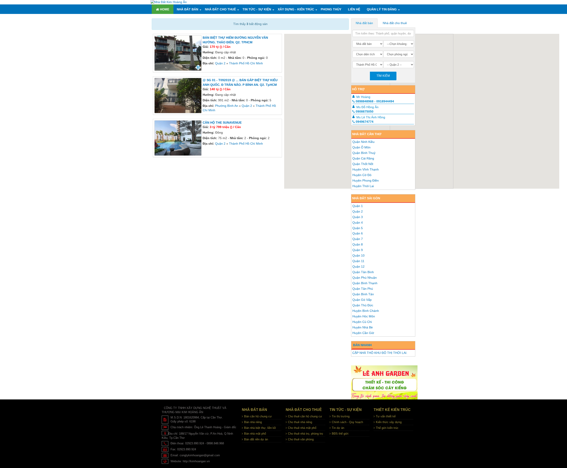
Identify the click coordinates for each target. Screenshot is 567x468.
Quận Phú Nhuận (364, 277)
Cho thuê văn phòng (301, 439)
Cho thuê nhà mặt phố (302, 428)
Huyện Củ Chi (362, 322)
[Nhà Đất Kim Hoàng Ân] (169, 2)
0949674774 (364, 121)
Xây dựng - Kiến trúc (296, 9)
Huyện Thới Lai (363, 186)
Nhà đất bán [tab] (364, 23)
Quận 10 (358, 255)
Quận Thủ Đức (362, 305)
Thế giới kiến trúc (387, 428)
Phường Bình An (226, 105)
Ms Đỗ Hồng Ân (367, 107)
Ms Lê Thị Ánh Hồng (370, 117)
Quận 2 (220, 63)
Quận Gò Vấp (362, 299)
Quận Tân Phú (362, 288)
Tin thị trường (341, 416)
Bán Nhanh (362, 345)
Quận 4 (357, 222)
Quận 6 (357, 233)
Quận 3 (357, 217)
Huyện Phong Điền (365, 180)
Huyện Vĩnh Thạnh (365, 169)
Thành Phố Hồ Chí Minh (246, 63)
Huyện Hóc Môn (363, 316)
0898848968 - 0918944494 (375, 101)
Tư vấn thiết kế (386, 416)
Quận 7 (357, 239)
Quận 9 (357, 250)
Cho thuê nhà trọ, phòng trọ (305, 433)
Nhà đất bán (187, 9)
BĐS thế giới (340, 433)
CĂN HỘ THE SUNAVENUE (222, 122)
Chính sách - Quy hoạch (347, 422)
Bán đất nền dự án (256, 439)
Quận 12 (358, 266)
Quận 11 (358, 261)
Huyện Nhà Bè (362, 327)
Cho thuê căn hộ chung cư (305, 416)
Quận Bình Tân (363, 294)
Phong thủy (331, 9)
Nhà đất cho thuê (220, 9)
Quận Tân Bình (363, 272)
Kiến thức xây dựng (389, 422)
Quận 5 (357, 228)
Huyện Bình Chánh (365, 311)
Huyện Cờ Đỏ (361, 175)
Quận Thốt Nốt (362, 164)
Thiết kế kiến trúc (392, 410)
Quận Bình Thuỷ (363, 153)
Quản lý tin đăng (382, 9)
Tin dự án (338, 428)
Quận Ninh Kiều (363, 142)
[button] (423, 154)
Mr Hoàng (363, 97)
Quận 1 (357, 206)
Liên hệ (354, 9)
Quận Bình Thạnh (364, 283)
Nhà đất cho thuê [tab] (395, 23)
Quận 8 (357, 244)
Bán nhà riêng (253, 422)
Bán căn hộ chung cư (258, 416)
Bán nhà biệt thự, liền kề (260, 428)
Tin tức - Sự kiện (257, 9)
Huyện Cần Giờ (363, 333)
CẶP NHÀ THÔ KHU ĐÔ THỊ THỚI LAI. (379, 353)
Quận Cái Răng (363, 158)
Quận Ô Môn (361, 147)
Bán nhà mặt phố (255, 433)
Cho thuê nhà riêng (300, 422)
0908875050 (364, 111)
